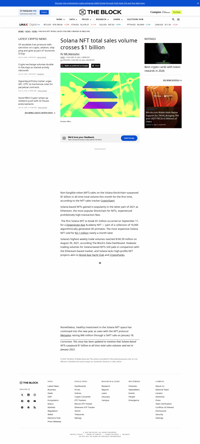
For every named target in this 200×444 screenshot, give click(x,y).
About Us (160, 386)
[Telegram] (28, 401)
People (132, 397)
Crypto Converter (83, 397)
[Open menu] (178, 19)
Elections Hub (54, 418)
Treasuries (79, 414)
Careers (159, 393)
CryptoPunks (117, 255)
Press (158, 400)
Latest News (53, 386)
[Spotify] (22, 407)
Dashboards (80, 386)
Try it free (176, 12)
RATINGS (150, 39)
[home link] (100, 12)
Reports (105, 389)
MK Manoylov (71, 54)
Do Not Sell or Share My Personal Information (100, 436)
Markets (51, 407)
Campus (105, 400)
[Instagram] (34, 395)
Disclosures (161, 411)
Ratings (78, 418)
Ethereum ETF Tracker (85, 407)
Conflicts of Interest (165, 407)
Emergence (134, 400)
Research (106, 386)
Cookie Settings (112, 434)
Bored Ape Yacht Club (91, 255)
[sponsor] (163, 96)
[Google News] (28, 407)
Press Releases (54, 421)
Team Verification (164, 404)
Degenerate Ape (75, 224)
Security (159, 414)
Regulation (53, 411)
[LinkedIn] (28, 395)
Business (52, 389)
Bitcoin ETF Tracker (83, 404)
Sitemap (159, 418)
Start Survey (129, 138)
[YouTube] (34, 401)
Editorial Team (162, 389)
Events (132, 393)
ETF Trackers (80, 400)
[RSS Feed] (34, 407)
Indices (78, 393)
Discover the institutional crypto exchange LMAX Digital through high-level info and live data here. (100, 3)
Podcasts (133, 386)
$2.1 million (82, 233)
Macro (51, 404)
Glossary (106, 397)
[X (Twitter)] (22, 395)
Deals (50, 393)
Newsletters (134, 389)
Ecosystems (53, 400)
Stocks (78, 411)
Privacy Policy (76, 434)
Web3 (50, 414)
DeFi (50, 397)
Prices (77, 389)
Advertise (160, 397)
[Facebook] (22, 401)
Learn (104, 393)
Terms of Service (94, 434)
